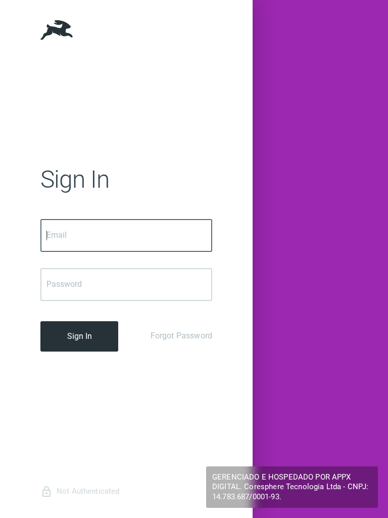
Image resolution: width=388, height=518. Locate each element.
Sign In (79, 336)
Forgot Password (181, 335)
